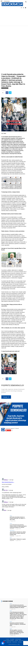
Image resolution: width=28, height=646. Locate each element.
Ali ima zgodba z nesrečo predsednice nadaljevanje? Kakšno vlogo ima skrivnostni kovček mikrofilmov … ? (17, 632)
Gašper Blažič (12, 528)
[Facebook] (21, 8)
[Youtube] (25, 8)
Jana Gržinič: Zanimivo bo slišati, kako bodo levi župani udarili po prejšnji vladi (18, 533)
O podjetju (12, 639)
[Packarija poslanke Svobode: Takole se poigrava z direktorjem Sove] (5, 624)
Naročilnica (15, 642)
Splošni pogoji (18, 639)
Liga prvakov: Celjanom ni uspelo (18, 539)
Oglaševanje (8, 642)
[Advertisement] (14, 40)
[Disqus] (14, 458)
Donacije (20, 642)
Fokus (11, 515)
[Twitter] (23, 8)
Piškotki (16, 640)
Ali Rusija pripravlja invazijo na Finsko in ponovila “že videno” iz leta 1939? (17, 518)
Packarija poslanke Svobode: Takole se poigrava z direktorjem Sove (18, 624)
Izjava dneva (12, 530)
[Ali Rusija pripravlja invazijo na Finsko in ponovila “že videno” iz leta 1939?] (5, 518)
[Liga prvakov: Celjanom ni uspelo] (5, 540)
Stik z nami (21, 640)
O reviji (7, 639)
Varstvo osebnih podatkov (9, 640)
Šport (11, 537)
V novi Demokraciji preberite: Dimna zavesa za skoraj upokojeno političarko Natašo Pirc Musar (18, 526)
